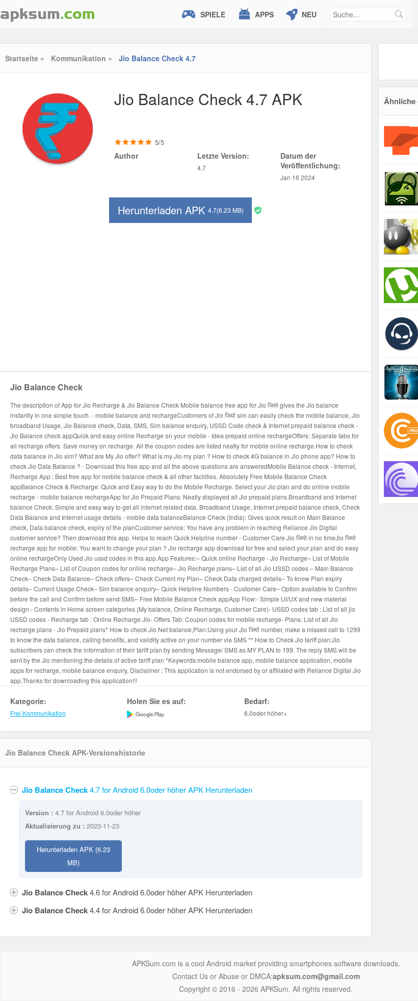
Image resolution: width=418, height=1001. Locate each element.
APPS (264, 14)
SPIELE (212, 14)
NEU (309, 14)
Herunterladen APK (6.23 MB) (73, 855)
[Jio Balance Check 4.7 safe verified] (258, 209)
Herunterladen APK (181, 210)
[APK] (47, 14)
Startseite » (24, 58)
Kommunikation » (81, 58)
